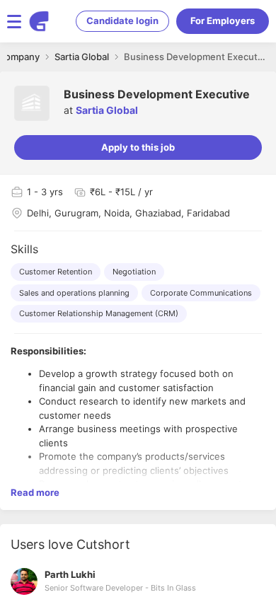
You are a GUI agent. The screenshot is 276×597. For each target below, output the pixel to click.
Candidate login (122, 20)
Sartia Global (107, 110)
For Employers (222, 20)
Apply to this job (138, 147)
